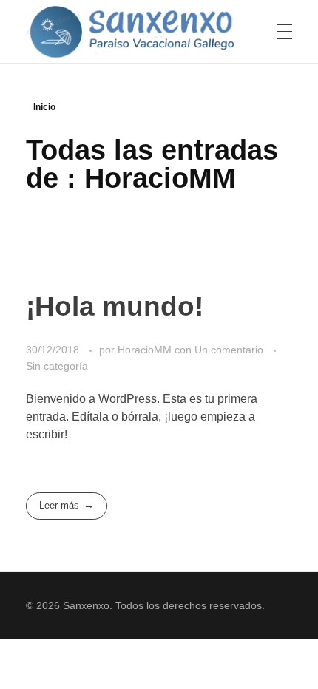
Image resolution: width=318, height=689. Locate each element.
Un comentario (228, 350)
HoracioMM (146, 350)
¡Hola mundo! (114, 306)
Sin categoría (57, 366)
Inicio (44, 107)
